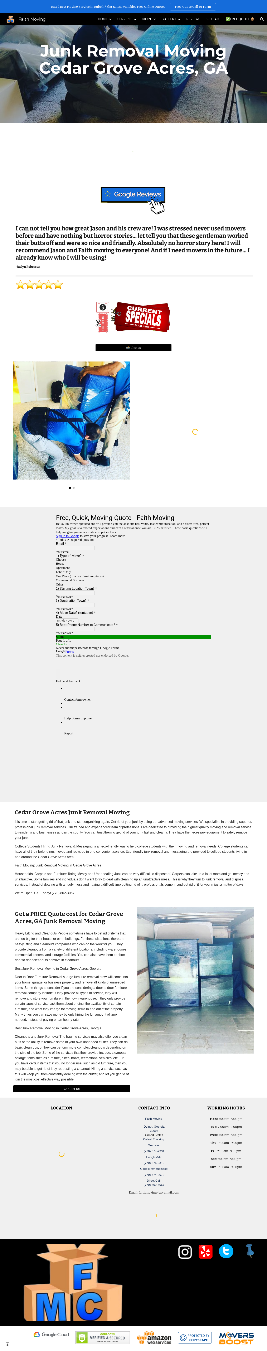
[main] (133, 59)
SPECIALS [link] (213, 19)
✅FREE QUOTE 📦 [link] (240, 19)
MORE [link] (147, 19)
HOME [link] (103, 19)
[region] (133, 6)
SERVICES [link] (124, 19)
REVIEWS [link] (193, 19)
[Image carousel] (71, 425)
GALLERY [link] (169, 19)
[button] (262, 19)
